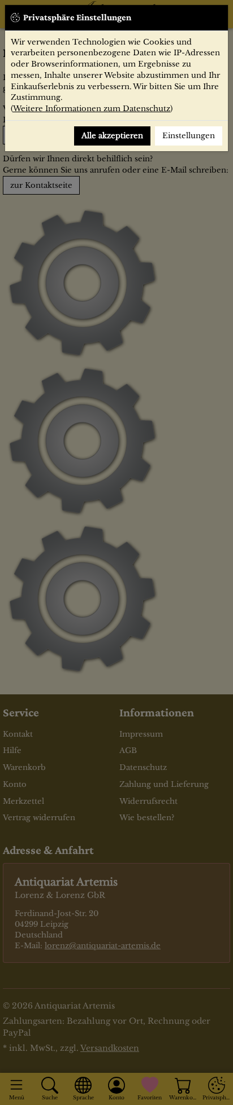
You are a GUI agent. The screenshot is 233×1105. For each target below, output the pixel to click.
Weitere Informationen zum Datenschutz (91, 108)
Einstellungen (188, 135)
